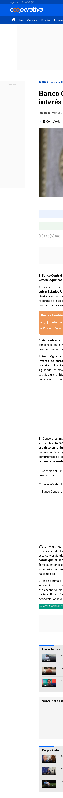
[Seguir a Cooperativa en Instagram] (32, 2)
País (21, 20)
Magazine (32, 20)
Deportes (45, 20)
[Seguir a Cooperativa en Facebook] (24, 2)
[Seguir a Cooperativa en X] (28, 2)
